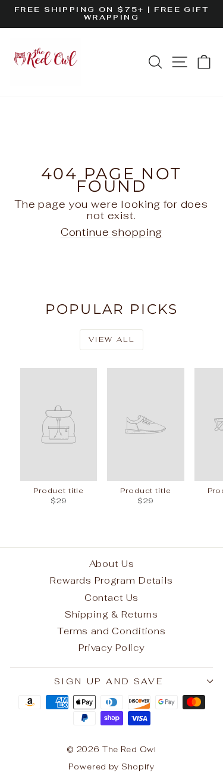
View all (111, 339)
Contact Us (111, 597)
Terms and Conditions (111, 631)
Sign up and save (109, 681)
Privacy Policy (111, 647)
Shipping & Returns (111, 614)
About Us (111, 563)
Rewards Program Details (111, 580)
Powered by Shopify (111, 767)
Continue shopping (111, 232)
